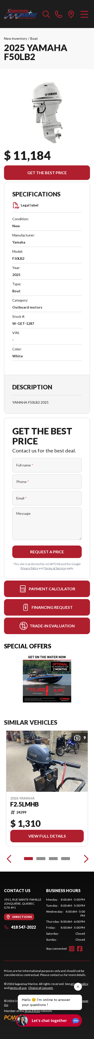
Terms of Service (55, 568)
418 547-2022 (23, 927)
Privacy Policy (29, 568)
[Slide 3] (53, 858)
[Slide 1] (28, 858)
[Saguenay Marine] (21, 14)
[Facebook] (80, 949)
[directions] (71, 14)
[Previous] (9, 859)
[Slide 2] (40, 858)
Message (23, 513)
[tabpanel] (65, 920)
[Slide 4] (65, 858)
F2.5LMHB (24, 804)
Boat (34, 38)
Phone (22, 481)
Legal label (29, 205)
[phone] (58, 14)
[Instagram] (72, 949)
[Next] (85, 859)
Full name (24, 465)
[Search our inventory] (46, 14)
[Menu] (84, 14)
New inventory (15, 38)
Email (21, 498)
